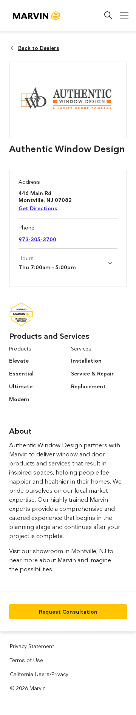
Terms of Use (26, 660)
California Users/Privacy (39, 674)
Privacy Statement (32, 646)
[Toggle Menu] (124, 16)
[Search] (108, 15)
